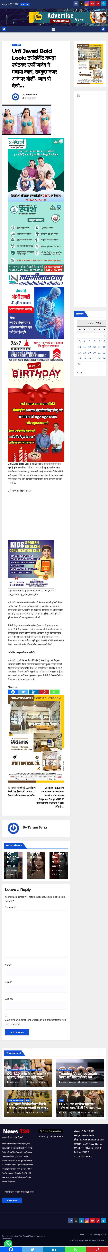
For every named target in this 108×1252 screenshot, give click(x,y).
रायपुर (39, 1070)
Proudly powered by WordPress (15, 1236)
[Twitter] (23, 692)
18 (84, 353)
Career (63, 1070)
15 (104, 347)
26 (89, 358)
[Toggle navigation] (53, 29)
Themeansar (7, 1239)
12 (89, 347)
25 (84, 358)
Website (9, 999)
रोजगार (70, 1070)
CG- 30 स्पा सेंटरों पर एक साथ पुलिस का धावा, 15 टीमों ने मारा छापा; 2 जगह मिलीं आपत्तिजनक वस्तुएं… (79, 1107)
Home (81, 1234)
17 (79, 353)
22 (104, 353)
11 (84, 347)
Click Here (12, 1200)
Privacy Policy (100, 1234)
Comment (10, 907)
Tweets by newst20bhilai (50, 1136)
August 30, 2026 (17, 1082)
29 (104, 358)
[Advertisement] (36, 516)
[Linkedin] (34, 692)
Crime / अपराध (30, 1070)
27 (94, 358)
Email (8, 982)
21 (99, 353)
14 (99, 347)
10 (79, 347)
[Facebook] (13, 692)
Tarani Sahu (31, 94)
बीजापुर (28, 1100)
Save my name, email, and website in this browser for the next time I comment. (35, 1022)
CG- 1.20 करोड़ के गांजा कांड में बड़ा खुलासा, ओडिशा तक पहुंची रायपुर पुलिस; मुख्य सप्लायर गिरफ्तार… (28, 1077)
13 (94, 347)
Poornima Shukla (12, 873)
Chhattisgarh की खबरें (15, 1070)
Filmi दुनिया (16, 45)
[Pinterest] (44, 692)
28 (99, 358)
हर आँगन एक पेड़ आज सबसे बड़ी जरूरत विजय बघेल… (88, 1240)
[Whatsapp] (54, 692)
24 (79, 358)
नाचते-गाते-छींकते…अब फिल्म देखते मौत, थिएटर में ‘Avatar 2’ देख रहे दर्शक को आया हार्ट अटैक (21, 791)
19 (89, 353)
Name (8, 965)
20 (94, 353)
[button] (8, 1244)
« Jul (79, 372)
